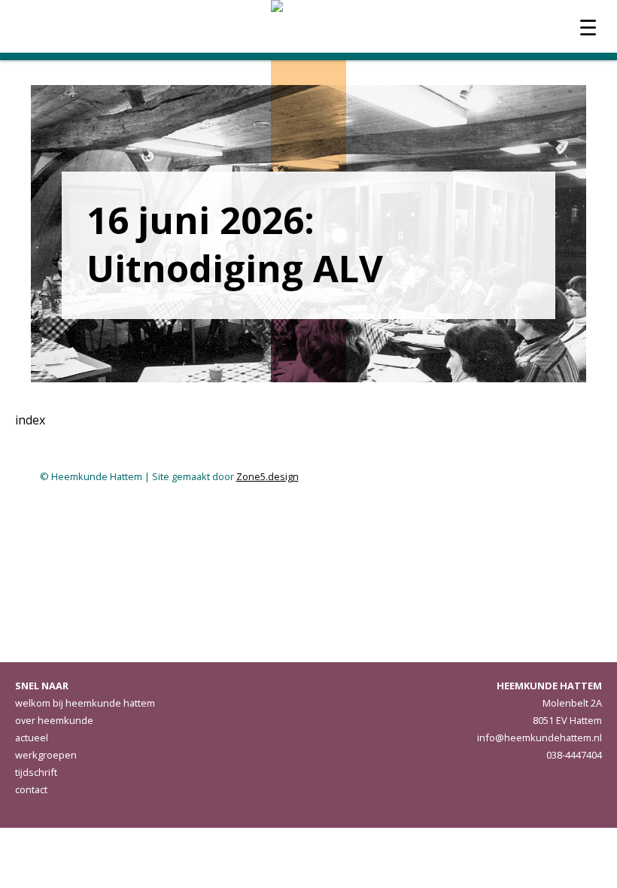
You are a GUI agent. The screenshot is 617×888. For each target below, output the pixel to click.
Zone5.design (267, 476)
